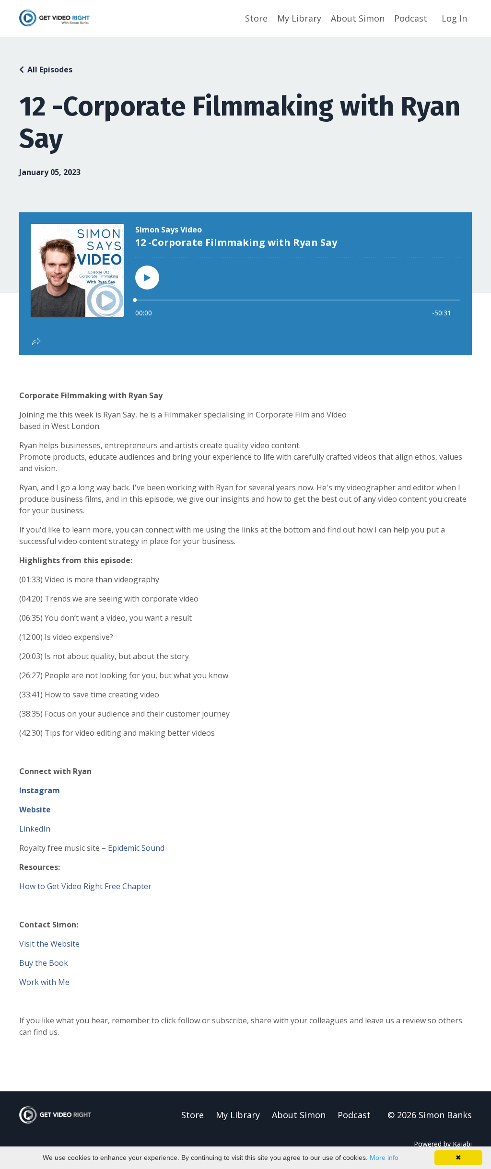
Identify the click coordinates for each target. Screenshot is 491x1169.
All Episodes (49, 69)
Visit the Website (49, 943)
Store (256, 18)
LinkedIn (34, 828)
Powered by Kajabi (443, 1143)
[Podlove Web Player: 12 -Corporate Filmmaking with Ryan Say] (245, 283)
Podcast (410, 18)
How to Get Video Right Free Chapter (85, 886)
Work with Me (44, 982)
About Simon (358, 18)
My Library (299, 18)
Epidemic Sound (136, 848)
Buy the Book (43, 963)
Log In (454, 18)
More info (384, 1157)
